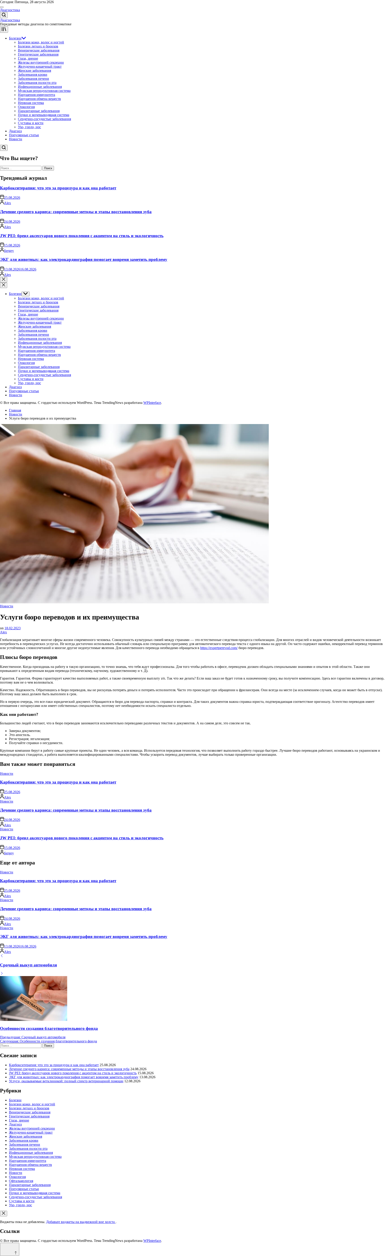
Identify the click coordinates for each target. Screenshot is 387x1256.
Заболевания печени (33, 78)
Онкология (26, 107)
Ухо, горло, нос (29, 127)
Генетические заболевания (38, 54)
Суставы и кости (30, 123)
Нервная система (31, 103)
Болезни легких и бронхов (38, 46)
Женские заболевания (34, 70)
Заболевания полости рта (37, 82)
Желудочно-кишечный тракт (40, 66)
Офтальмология (21, 1181)
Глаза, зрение (28, 58)
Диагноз (15, 131)
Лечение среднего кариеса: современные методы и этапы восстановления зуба (76, 211)
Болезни (15, 38)
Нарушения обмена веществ (39, 99)
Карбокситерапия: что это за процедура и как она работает (58, 188)
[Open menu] (4, 29)
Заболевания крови (32, 74)
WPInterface (152, 403)
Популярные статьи (24, 135)
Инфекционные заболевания (40, 87)
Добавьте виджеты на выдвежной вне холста (81, 1222)
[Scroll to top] (9, 1249)
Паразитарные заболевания (39, 111)
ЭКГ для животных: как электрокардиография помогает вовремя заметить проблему (83, 259)
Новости (15, 139)
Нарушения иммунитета (36, 95)
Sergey (9, 251)
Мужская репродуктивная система (44, 91)
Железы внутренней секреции (41, 62)
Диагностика (10, 10)
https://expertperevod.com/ (219, 648)
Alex (7, 203)
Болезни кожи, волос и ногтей (41, 42)
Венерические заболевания (38, 50)
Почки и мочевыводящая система (43, 115)
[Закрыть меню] (3, 1213)
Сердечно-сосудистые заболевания (44, 119)
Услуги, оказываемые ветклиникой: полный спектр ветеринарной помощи (66, 1081)
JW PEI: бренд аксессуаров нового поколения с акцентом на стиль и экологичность (81, 235)
